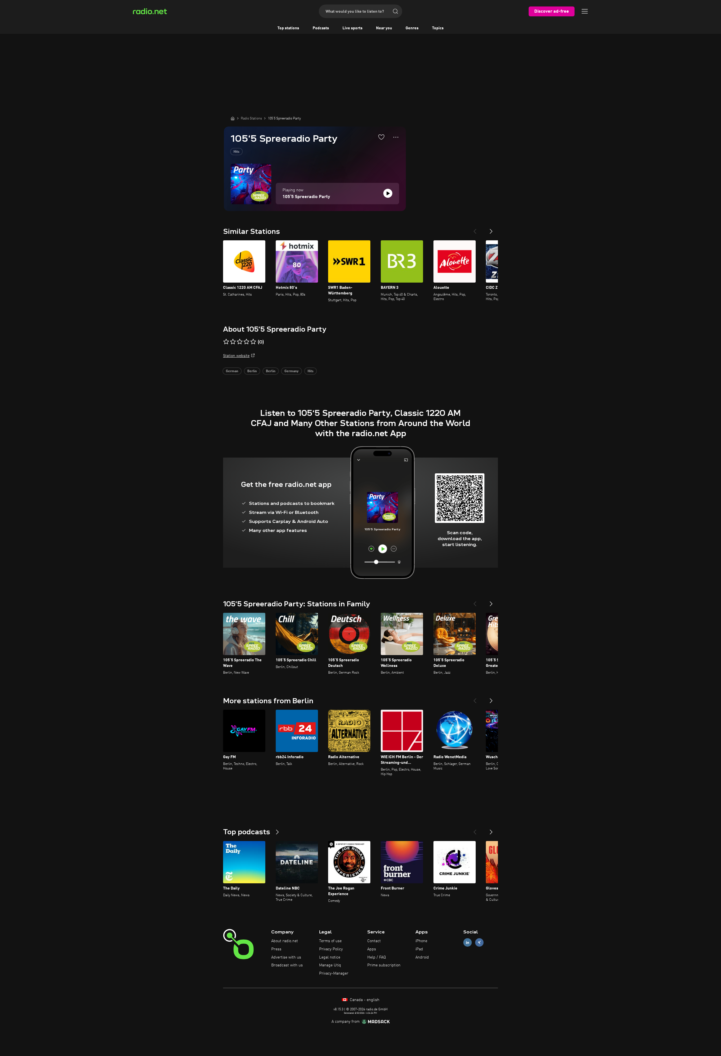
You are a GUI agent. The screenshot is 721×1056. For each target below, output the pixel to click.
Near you (384, 28)
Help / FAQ (376, 957)
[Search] (395, 11)
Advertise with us (286, 957)
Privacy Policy (331, 949)
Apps (371, 949)
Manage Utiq (330, 965)
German (232, 371)
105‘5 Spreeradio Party (306, 197)
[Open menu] (584, 11)
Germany (291, 371)
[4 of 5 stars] (246, 341)
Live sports (352, 28)
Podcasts (321, 28)
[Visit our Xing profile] (479, 943)
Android (422, 957)
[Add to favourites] (381, 136)
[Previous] (475, 229)
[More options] (396, 137)
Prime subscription (383, 965)
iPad (419, 949)
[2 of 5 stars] (233, 341)
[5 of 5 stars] (253, 341)
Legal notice (329, 957)
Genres (412, 28)
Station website (236, 356)
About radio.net (284, 941)
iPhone (421, 941)
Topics (438, 28)
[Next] (491, 229)
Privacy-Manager (333, 973)
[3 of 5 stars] (239, 341)
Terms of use (330, 941)
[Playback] (387, 193)
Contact (374, 941)
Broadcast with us (287, 965)
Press (276, 949)
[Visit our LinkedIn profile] (467, 943)
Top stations (288, 28)
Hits (236, 152)
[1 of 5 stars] (226, 341)
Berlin (252, 371)
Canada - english (364, 1000)
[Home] (232, 118)
